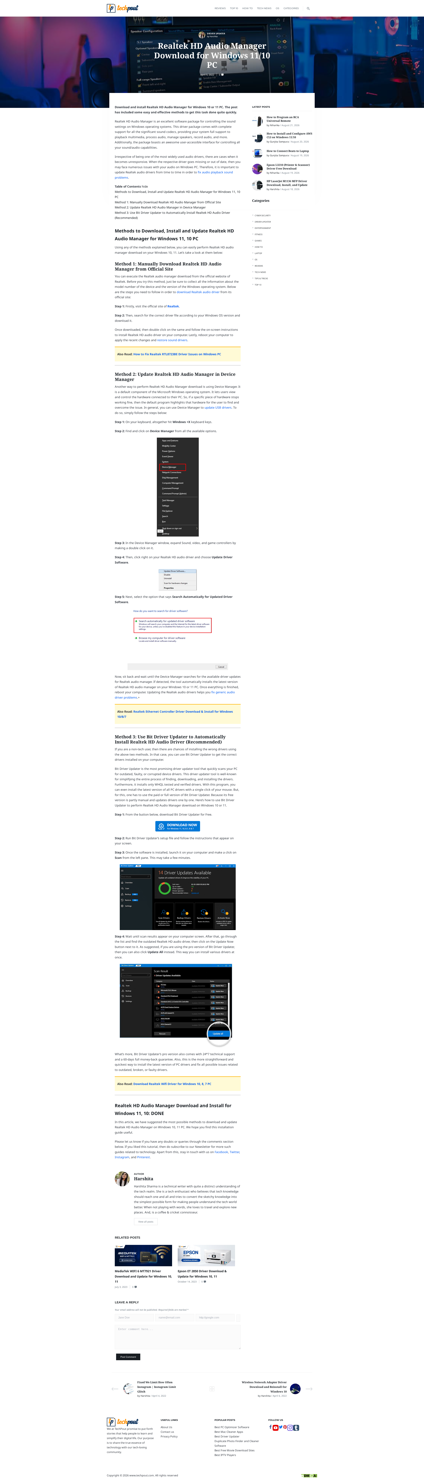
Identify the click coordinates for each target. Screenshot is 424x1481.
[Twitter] (281, 1428)
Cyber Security (263, 215)
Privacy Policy (169, 1436)
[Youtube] (276, 1430)
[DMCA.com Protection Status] (309, 1475)
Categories (291, 8)
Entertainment (263, 228)
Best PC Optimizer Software (231, 1427)
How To (247, 8)
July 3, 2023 (121, 1286)
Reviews (220, 8)
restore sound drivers (172, 340)
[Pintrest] (285, 1428)
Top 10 (234, 8)
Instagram (122, 1157)
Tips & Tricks (261, 278)
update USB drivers (218, 407)
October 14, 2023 (187, 1281)
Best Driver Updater (226, 1436)
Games (258, 240)
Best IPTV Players (225, 1455)
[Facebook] (270, 1428)
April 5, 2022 (207, 74)
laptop (258, 253)
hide (145, 186)
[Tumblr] (296, 1430)
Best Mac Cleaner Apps (228, 1432)
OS (277, 8)
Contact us (167, 1432)
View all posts (145, 1221)
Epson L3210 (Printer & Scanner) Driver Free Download (288, 166)
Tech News (264, 8)
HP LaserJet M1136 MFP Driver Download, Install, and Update (287, 183)
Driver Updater (216, 33)
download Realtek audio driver (198, 292)
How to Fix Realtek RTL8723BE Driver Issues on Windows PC (177, 354)
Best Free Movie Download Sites (234, 1450)
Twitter (234, 1152)
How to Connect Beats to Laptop (288, 151)
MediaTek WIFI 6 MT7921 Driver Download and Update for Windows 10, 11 (143, 1276)
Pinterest (143, 1157)
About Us (166, 1427)
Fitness (259, 234)
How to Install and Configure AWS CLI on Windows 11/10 (289, 135)
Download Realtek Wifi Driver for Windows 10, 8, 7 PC (172, 1084)
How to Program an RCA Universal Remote (283, 119)
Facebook (221, 1152)
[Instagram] (290, 1430)
